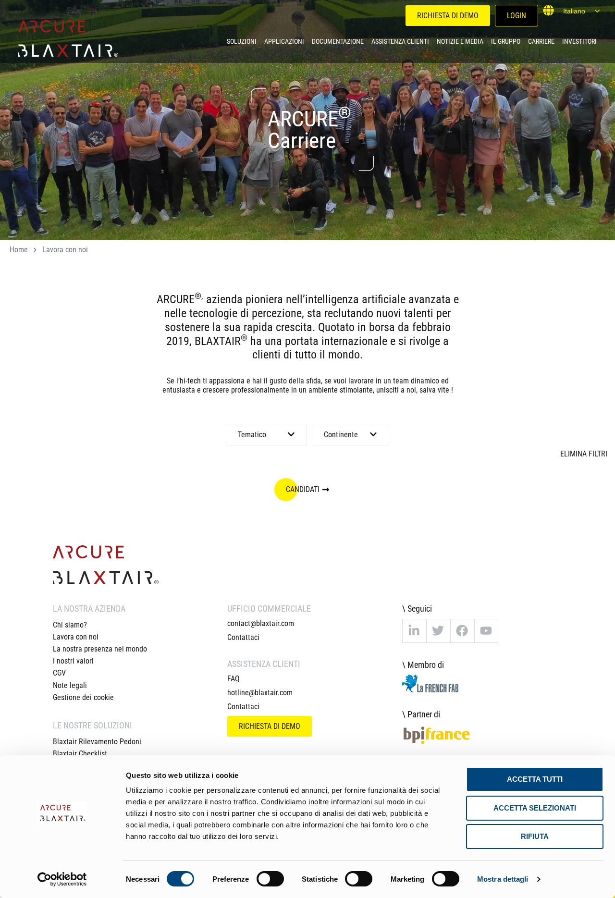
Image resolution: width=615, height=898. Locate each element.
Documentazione (338, 41)
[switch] (270, 878)
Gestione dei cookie (83, 697)
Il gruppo (505, 41)
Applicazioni (284, 41)
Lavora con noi (75, 636)
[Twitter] (438, 631)
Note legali (70, 685)
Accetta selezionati (534, 808)
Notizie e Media (460, 41)
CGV (59, 672)
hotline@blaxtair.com (260, 692)
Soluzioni (242, 41)
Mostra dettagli (503, 879)
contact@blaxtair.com (260, 623)
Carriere (541, 41)
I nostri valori (73, 660)
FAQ (233, 678)
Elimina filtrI (583, 453)
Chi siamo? (70, 624)
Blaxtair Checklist (80, 753)
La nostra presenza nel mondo (100, 648)
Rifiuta (535, 836)
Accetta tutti (535, 779)
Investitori (579, 41)
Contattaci (243, 637)
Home (19, 249)
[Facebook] (462, 631)
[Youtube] (486, 631)
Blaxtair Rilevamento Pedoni (97, 741)
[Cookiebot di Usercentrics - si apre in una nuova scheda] (62, 879)
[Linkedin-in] (414, 631)
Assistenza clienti (400, 41)
